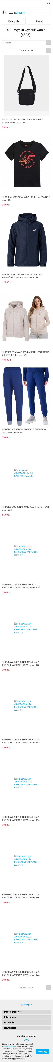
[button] (26, 1012)
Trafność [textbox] (7, 43)
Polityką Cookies (9, 1046)
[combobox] (26, 42)
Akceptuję (42, 1051)
